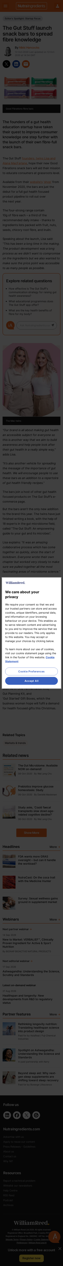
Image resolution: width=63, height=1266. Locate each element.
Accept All (32, 680)
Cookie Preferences (31, 671)
